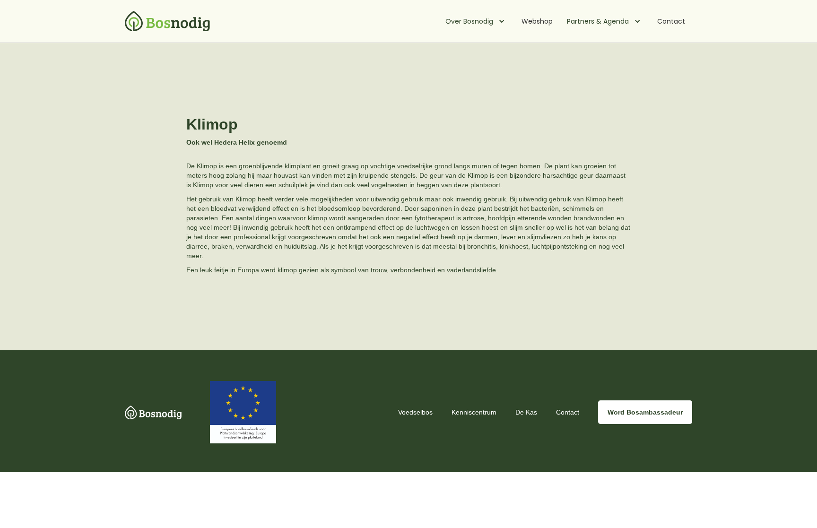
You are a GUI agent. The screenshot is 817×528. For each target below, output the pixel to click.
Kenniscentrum (474, 412)
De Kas (526, 412)
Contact (671, 21)
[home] (167, 21)
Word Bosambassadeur (645, 412)
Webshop (537, 21)
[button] (476, 21)
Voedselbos (415, 412)
